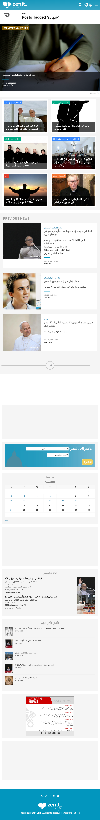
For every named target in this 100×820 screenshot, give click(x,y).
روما (6, 176)
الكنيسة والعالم (59, 176)
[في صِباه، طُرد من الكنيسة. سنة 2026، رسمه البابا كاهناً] (25, 153)
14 (63, 501)
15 (76, 501)
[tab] (38, 700)
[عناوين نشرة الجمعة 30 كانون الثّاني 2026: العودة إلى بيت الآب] (25, 189)
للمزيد (50, 365)
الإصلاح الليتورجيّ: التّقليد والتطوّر (26, 653)
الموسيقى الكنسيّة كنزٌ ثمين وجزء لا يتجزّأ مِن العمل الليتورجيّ (31, 596)
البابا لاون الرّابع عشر (13, 102)
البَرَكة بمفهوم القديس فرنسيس (26, 677)
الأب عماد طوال (7, 85)
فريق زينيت (47, 297)
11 (24, 501)
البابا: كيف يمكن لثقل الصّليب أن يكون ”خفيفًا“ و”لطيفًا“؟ (34, 665)
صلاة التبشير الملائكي (53, 227)
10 (11, 501)
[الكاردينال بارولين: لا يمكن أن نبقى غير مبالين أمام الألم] (73, 189)
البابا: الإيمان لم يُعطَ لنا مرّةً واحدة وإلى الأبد (23, 578)
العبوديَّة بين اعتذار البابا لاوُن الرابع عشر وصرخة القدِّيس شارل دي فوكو (39, 628)
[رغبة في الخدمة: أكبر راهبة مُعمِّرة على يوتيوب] (73, 116)
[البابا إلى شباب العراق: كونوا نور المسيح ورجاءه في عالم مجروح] (25, 116)
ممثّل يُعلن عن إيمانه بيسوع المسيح (61, 281)
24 (11, 510)
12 (37, 501)
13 (50, 501)
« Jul (7, 520)
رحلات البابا (57, 139)
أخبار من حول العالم (60, 102)
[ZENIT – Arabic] (28, 5)
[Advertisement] (50, 389)
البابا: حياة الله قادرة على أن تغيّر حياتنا (28, 641)
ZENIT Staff (48, 264)
